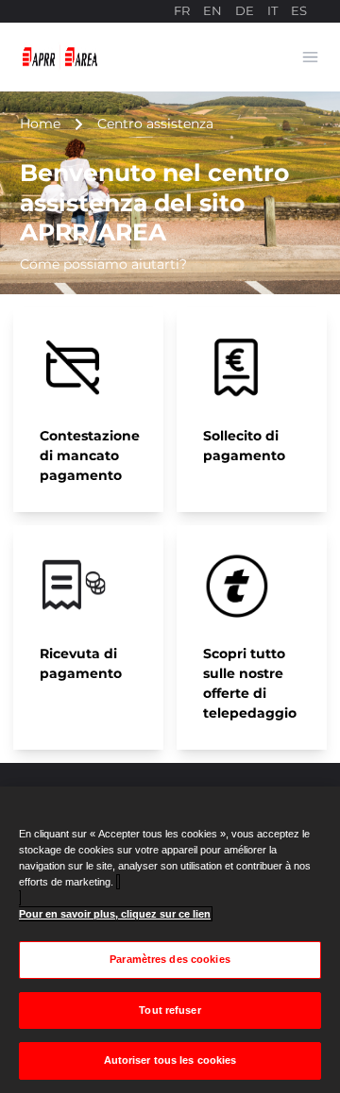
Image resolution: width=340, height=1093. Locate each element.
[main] (170, 940)
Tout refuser (169, 1010)
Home (40, 123)
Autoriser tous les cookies (170, 1060)
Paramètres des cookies (170, 959)
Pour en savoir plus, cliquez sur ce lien (115, 913)
